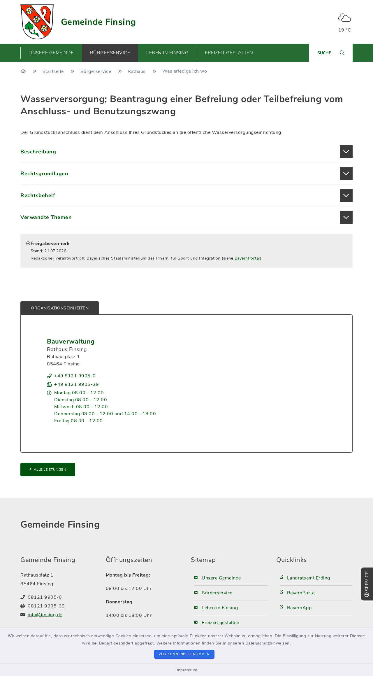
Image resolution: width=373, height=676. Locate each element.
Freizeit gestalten (220, 622)
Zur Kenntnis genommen (184, 654)
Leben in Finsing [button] (167, 53)
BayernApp (299, 608)
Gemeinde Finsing (98, 22)
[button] (186, 151)
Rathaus (137, 71)
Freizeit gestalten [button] (229, 53)
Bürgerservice (96, 71)
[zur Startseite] (37, 21)
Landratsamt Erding (308, 578)
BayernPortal (247, 258)
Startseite (54, 71)
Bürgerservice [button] (110, 53)
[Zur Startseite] (23, 71)
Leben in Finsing (220, 608)
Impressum (186, 670)
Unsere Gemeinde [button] (51, 53)
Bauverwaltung (71, 341)
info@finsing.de (45, 615)
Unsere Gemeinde (221, 578)
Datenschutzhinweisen (267, 643)
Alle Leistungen (50, 469)
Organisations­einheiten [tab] (59, 308)
